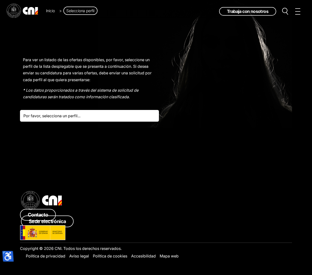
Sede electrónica (47, 221)
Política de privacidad (45, 256)
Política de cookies (110, 256)
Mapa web (169, 256)
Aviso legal (79, 256)
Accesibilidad (143, 256)
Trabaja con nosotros (247, 11)
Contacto (38, 215)
